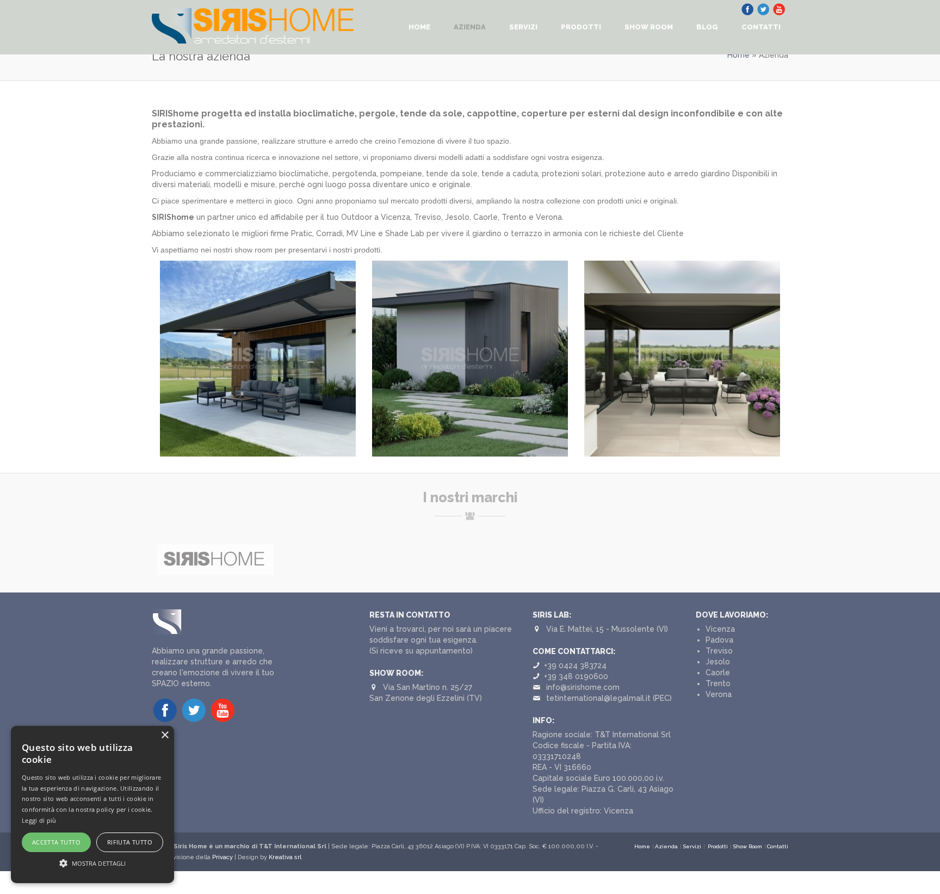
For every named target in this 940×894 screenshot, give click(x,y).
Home (419, 27)
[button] (92, 863)
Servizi (523, 27)
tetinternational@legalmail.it (598, 698)
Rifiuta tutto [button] (129, 842)
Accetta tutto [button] (56, 842)
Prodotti (581, 27)
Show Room (648, 27)
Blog (707, 27)
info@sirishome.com (583, 687)
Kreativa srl (285, 857)
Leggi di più (39, 820)
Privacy (222, 857)
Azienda (470, 27)
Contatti (761, 27)
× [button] (164, 735)
